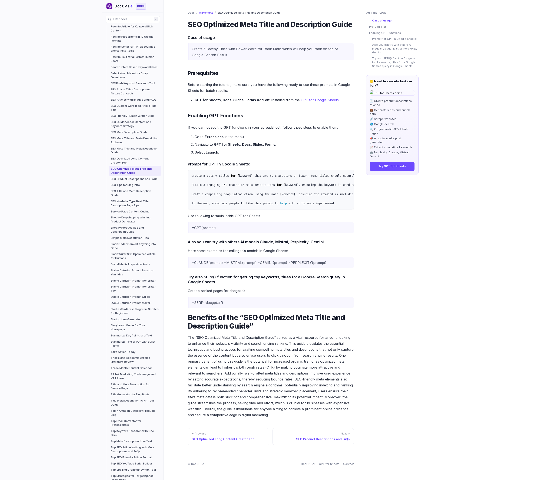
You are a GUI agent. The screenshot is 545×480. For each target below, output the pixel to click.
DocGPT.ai (308, 464)
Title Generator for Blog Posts (130, 394)
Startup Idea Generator (126, 319)
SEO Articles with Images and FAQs (133, 99)
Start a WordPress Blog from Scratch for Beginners (135, 311)
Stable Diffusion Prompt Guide (130, 296)
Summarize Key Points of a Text (131, 335)
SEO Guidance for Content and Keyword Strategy (131, 124)
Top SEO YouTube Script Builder (131, 463)
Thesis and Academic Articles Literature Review (130, 359)
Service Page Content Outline (130, 211)
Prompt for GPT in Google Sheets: (394, 38)
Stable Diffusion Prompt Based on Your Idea (132, 272)
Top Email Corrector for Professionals (126, 423)
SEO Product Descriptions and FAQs (134, 179)
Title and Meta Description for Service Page (130, 386)
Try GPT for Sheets (392, 166)
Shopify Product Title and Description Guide (127, 229)
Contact (348, 464)
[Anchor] (184, 37)
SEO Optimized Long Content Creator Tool (130, 160)
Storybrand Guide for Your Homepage (128, 327)
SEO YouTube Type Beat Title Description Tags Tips (130, 203)
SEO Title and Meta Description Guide (131, 193)
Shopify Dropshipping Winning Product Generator (131, 219)
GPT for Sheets (329, 464)
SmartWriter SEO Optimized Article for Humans (133, 256)
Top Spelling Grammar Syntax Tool (133, 469)
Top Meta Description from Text (131, 441)
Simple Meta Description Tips (130, 237)
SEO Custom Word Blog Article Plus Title (133, 107)
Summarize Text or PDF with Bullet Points (133, 343)
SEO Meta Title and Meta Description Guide (134, 150)
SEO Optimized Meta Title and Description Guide (131, 170)
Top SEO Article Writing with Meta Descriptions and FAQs (132, 449)
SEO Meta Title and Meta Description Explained (134, 140)
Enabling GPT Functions (385, 32)
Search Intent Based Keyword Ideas (134, 67)
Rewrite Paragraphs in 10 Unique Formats (132, 38)
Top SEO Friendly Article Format (131, 457)
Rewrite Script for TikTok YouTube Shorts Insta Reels (133, 48)
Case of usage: (382, 20)
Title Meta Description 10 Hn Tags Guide (133, 402)
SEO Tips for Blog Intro (125, 185)
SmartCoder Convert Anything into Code (133, 246)
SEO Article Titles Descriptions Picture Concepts (130, 91)
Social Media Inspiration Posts (130, 264)
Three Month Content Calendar (131, 368)
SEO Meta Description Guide (129, 132)
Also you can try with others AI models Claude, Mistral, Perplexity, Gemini (394, 48)
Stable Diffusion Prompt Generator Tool (133, 288)
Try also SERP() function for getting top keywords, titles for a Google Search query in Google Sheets (394, 62)
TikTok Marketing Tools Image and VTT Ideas (133, 376)
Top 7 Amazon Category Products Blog (133, 412)
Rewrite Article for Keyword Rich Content (132, 28)
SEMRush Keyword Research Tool (133, 83)
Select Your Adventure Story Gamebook (129, 75)
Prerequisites (378, 26)
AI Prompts (206, 12)
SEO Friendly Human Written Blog (132, 115)
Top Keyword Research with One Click (132, 433)
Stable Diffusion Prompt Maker (130, 303)
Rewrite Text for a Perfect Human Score (132, 59)
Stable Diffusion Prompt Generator (133, 280)
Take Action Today (123, 351)
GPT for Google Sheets (320, 100)
